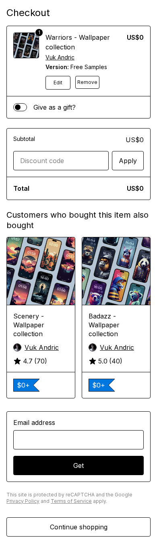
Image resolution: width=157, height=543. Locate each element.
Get (78, 465)
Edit (58, 83)
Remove (87, 82)
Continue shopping (78, 527)
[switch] (20, 107)
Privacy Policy (22, 501)
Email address (34, 422)
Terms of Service (71, 501)
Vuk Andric (59, 57)
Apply (128, 161)
